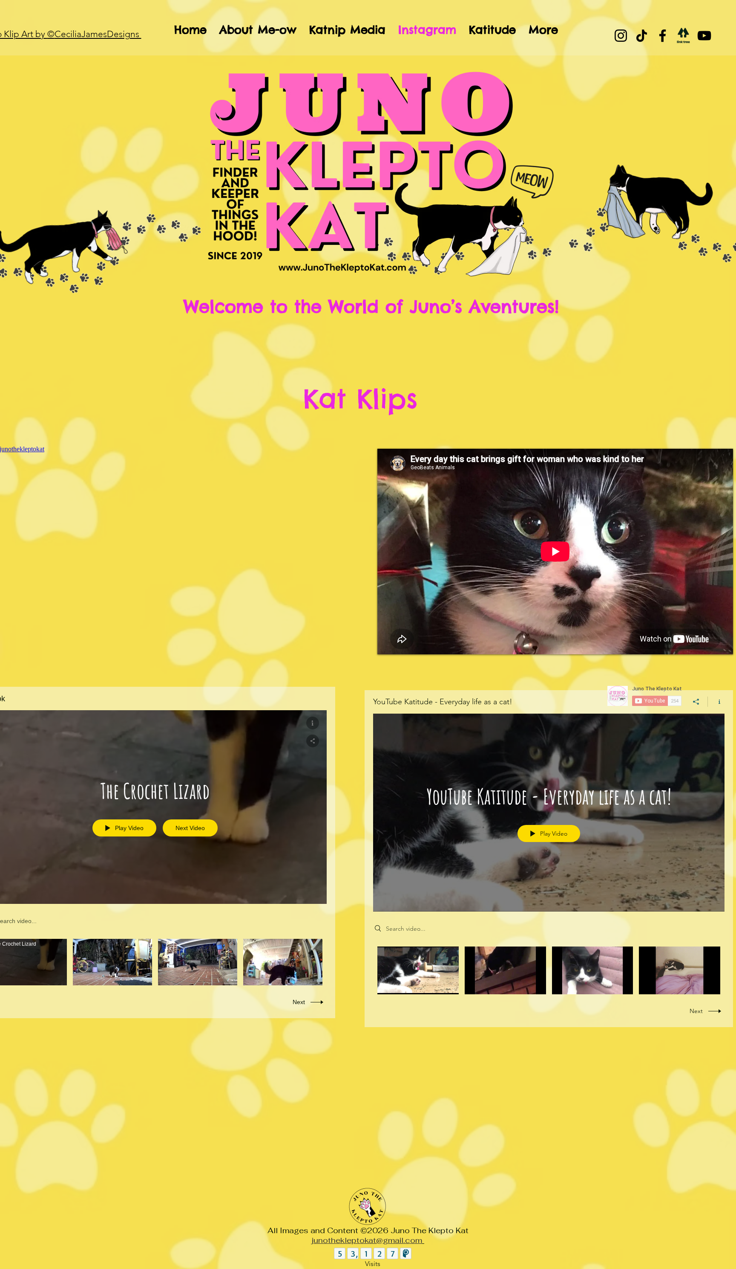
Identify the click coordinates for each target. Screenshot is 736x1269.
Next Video (190, 828)
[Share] (696, 702)
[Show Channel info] (716, 702)
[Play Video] (27, 962)
